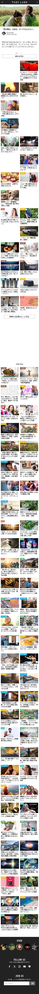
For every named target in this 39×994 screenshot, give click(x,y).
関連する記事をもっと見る (19, 317)
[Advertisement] (19, 342)
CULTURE (23, 61)
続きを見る (19, 56)
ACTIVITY (4, 173)
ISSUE (3, 191)
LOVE (3, 101)
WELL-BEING (4, 119)
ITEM (3, 83)
